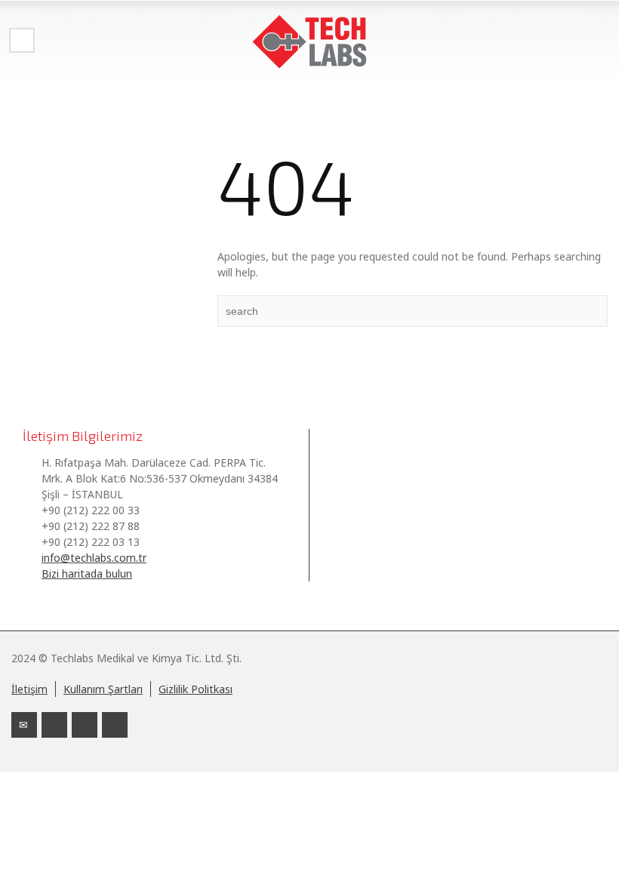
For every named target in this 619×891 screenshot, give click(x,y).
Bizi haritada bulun (87, 573)
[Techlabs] (309, 41)
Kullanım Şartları (103, 689)
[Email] (24, 725)
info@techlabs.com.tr (94, 557)
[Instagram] (84, 725)
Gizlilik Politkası (196, 689)
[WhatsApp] (115, 725)
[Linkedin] (54, 725)
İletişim (29, 689)
